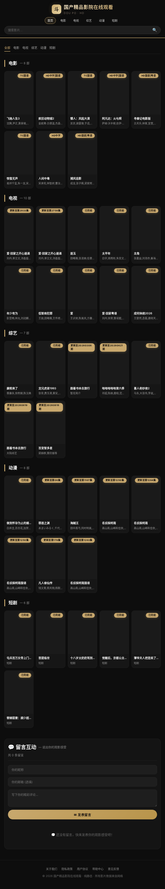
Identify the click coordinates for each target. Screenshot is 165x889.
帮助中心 (98, 869)
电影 (63, 20)
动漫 (102, 20)
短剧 (115, 20)
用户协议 (82, 869)
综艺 (89, 20)
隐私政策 (67, 869)
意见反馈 (113, 869)
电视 (76, 20)
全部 (7, 47)
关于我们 (51, 869)
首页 (50, 20)
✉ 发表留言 (82, 815)
